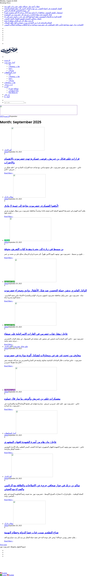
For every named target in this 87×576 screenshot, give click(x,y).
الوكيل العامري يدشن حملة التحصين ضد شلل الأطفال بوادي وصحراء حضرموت (45, 290)
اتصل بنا (7, 97)
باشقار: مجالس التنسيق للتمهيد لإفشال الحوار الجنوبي (22, 19)
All (9, 64)
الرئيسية (7, 60)
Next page (3, 545)
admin (6, 152)
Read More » (8, 173)
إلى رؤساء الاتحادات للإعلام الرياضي (16, 11)
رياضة (10, 68)
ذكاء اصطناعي (13, 91)
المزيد (6, 86)
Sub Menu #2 (13, 92)
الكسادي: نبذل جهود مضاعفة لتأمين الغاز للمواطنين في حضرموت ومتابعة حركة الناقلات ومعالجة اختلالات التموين (43, 25)
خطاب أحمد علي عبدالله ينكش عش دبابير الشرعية (22, 6)
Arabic (4, 575)
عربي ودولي (8, 84)
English (4, 573)
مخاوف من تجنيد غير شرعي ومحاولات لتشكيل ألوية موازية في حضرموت (42, 355)
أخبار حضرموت (9, 62)
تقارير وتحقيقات (14, 66)
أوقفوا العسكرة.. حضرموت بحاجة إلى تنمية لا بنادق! (31, 206)
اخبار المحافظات (10, 72)
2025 (1, 116)
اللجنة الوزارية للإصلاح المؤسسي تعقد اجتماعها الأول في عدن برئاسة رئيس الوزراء (33, 17)
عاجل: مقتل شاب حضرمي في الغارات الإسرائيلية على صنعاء (36, 334)
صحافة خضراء (13, 89)
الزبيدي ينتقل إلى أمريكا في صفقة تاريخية (18, 21)
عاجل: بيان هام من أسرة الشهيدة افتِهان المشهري (30, 442)
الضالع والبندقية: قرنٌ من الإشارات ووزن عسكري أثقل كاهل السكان (28, 23)
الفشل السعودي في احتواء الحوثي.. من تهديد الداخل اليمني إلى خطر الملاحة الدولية (33, 8)
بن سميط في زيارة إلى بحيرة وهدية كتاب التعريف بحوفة (33, 249)
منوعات (11, 70)
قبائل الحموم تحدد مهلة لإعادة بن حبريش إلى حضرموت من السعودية (28, 15)
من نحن (7, 94)
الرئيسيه (7, 116)
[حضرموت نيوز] (9, 53)
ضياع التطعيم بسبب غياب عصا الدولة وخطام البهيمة (31, 532)
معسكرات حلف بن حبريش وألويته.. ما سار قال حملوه (32, 398)
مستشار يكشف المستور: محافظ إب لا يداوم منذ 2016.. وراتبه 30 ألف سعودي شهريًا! (33, 13)
